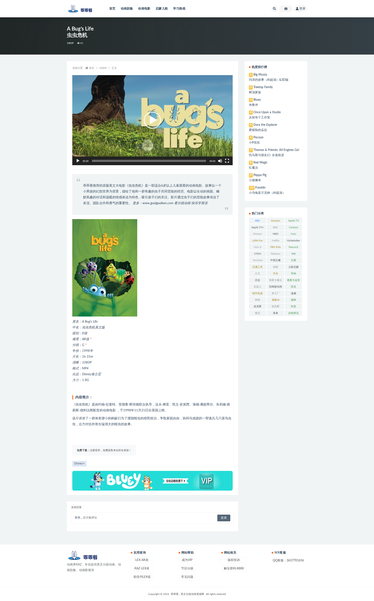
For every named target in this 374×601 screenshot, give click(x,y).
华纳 (293, 273)
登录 (302, 8)
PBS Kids (275, 247)
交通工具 (257, 267)
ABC (257, 220)
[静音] (220, 161)
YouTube (258, 260)
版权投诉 (234, 560)
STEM (257, 253)
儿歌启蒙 (293, 267)
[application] (152, 120)
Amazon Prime (275, 221)
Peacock (293, 247)
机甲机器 (257, 293)
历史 (257, 280)
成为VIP (187, 560)
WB (293, 253)
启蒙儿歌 (162, 8)
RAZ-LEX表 (141, 568)
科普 (293, 306)
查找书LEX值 (142, 576)
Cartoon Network (293, 228)
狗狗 (257, 300)
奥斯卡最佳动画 (275, 281)
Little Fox (257, 240)
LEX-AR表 (141, 560)
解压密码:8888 (234, 568)
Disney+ (79, 463)
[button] (152, 120)
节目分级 (187, 568)
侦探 (275, 267)
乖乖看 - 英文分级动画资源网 (187, 594)
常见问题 (187, 576)
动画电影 (144, 8)
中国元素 (275, 260)
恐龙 (293, 286)
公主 (257, 273)
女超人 (257, 286)
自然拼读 (293, 313)
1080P (70, 43)
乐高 (293, 260)
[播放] (78, 161)
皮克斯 (257, 306)
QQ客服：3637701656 (288, 560)
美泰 (275, 313)
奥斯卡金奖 (293, 280)
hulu (293, 234)
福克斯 (275, 306)
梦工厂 (275, 293)
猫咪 (293, 300)
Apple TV (293, 220)
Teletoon (275, 253)
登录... (78, 517)
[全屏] (227, 161)
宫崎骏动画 (275, 286)
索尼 (257, 313)
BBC (275, 227)
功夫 (275, 273)
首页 (112, 8)
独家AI (275, 300)
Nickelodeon (293, 241)
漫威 (293, 293)
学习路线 (179, 8)
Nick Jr (257, 247)
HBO (276, 234)
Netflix (275, 240)
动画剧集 (127, 8)
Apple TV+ (257, 227)
